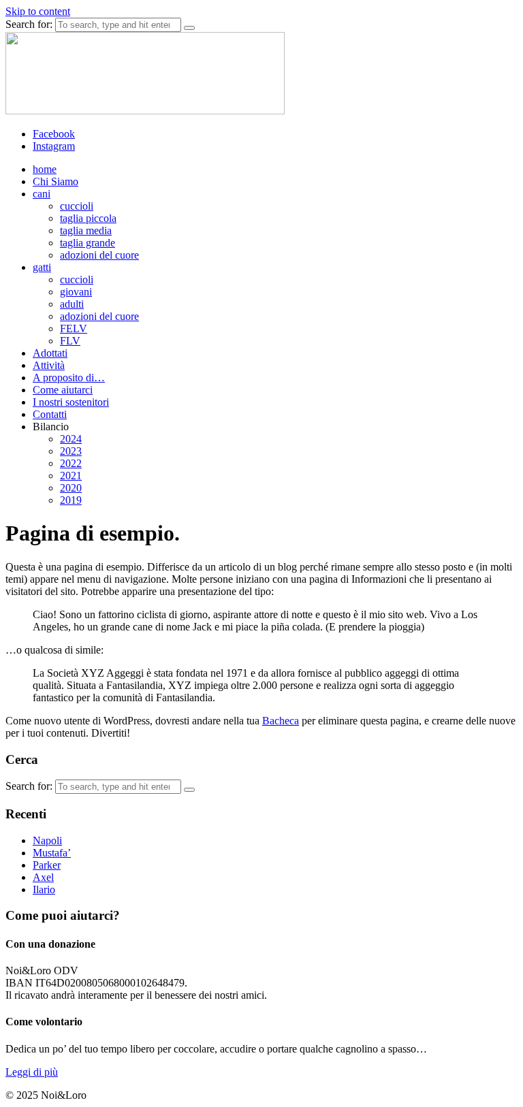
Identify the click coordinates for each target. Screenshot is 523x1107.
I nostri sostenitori (71, 402)
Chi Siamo (55, 181)
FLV (70, 341)
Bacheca (280, 720)
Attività (49, 365)
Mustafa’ (52, 853)
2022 (71, 463)
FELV (73, 328)
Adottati (50, 353)
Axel (43, 877)
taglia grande (87, 242)
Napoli (47, 840)
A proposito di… (69, 377)
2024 (71, 439)
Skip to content (37, 11)
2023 (71, 451)
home (45, 169)
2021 (71, 475)
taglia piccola (88, 218)
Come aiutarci (63, 390)
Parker (47, 865)
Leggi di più (31, 1072)
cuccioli (76, 206)
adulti (72, 304)
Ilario (44, 889)
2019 (71, 500)
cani (41, 193)
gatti (42, 267)
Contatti (50, 414)
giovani (76, 292)
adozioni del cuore (99, 255)
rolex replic (29, 1095)
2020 (71, 488)
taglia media (86, 230)
